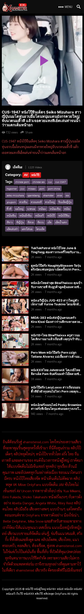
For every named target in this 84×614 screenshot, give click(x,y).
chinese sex (39, 182)
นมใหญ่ (19, 209)
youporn (11, 202)
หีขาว (10, 222)
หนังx (67, 209)
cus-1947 (60, 182)
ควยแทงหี (36, 202)
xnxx (59, 195)
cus (50, 182)
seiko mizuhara (15, 195)
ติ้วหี (9, 209)
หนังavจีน (55, 209)
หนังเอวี (39, 215)
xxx (67, 195)
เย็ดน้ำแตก (61, 222)
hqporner (12, 188)
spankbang (34, 195)
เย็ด (49, 222)
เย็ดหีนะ (17, 167)
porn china (54, 188)
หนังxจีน (11, 215)
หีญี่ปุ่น (20, 222)
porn (41, 188)
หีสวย (31, 222)
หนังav (42, 209)
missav (32, 188)
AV (26, 175)
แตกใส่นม (27, 229)
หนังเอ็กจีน (25, 215)
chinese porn (22, 182)
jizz (22, 188)
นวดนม (31, 209)
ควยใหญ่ (50, 202)
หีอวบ (40, 222)
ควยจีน (23, 202)
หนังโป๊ (35, 175)
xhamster (48, 195)
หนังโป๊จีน (63, 215)
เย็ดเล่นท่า (12, 229)
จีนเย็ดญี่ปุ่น (65, 202)
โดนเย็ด (40, 229)
